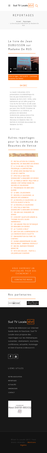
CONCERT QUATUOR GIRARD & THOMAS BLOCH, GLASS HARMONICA (24, 219)
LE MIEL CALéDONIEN (22, 193)
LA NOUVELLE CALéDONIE (23, 205)
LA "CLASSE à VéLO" (21, 229)
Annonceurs (12, 389)
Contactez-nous (23, 279)
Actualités (12, 385)
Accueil (18, 21)
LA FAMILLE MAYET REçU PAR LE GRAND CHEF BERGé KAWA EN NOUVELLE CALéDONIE (24, 183)
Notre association (15, 377)
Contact (11, 392)
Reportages (27, 21)
